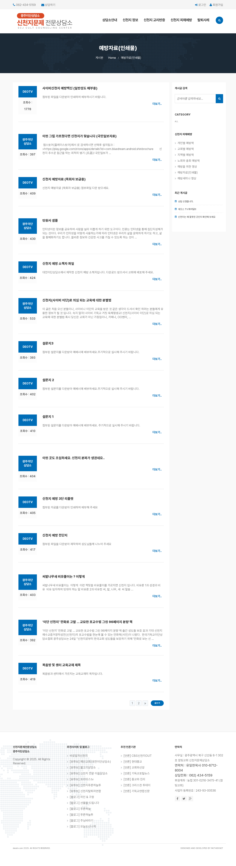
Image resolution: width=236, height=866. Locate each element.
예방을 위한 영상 (187, 166)
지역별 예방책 (186, 155)
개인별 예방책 (186, 143)
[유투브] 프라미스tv (81, 779)
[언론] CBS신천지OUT (138, 755)
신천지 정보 (130, 20)
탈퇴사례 (203, 20)
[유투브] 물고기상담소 (83, 767)
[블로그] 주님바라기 (81, 820)
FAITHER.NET (217, 848)
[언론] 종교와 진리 (134, 779)
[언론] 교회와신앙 (134, 767)
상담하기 (50, 5)
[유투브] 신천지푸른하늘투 (85, 785)
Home (112, 58)
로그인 (202, 5)
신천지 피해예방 (181, 20)
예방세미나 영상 (187, 178)
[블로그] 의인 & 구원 (82, 797)
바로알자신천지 (79, 755)
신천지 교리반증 (154, 20)
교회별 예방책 (186, 149)
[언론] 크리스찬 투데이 (137, 785)
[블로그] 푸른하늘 (80, 809)
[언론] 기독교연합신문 (137, 791)
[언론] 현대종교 (133, 761)
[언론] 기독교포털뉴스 (137, 773)
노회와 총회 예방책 (189, 160)
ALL (176, 121)
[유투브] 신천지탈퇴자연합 (85, 791)
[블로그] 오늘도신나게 (83, 826)
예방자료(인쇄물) (131, 58)
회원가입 (217, 5)
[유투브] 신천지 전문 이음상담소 (89, 773)
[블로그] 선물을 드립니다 (84, 803)
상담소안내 (109, 20)
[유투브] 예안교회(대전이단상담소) (90, 761)
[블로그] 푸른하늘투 (81, 814)
